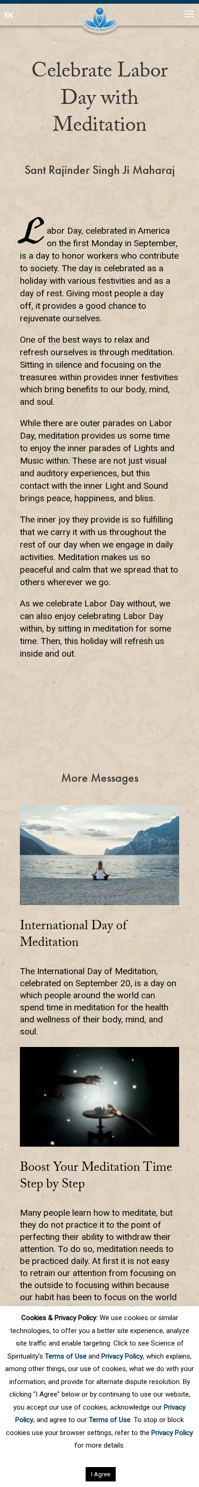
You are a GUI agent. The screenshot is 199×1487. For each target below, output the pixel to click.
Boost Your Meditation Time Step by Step (96, 1177)
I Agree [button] (100, 1474)
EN (8, 15)
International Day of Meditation (73, 935)
